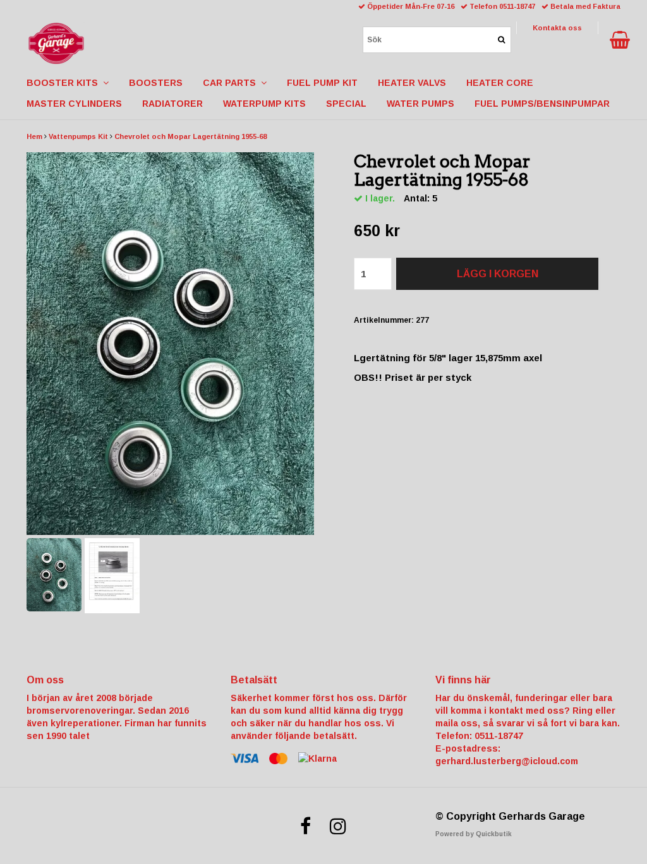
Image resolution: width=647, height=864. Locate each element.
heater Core (499, 83)
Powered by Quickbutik (473, 834)
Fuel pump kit (322, 83)
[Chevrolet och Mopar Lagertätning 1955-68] (170, 343)
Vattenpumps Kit (78, 136)
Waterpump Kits (264, 104)
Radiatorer (172, 104)
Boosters (156, 83)
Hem (34, 136)
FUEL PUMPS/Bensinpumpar (542, 104)
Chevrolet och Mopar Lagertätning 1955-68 (190, 136)
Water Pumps (420, 104)
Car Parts (232, 83)
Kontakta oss (557, 28)
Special (346, 104)
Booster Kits (65, 83)
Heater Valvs (412, 83)
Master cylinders (74, 104)
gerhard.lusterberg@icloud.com (506, 761)
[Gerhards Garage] (56, 41)
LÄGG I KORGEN (497, 273)
